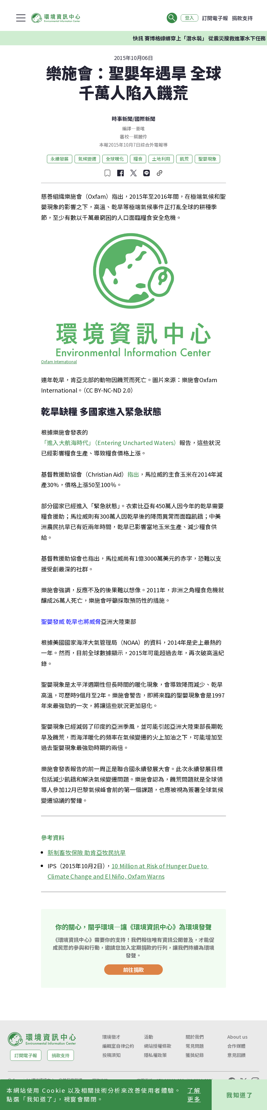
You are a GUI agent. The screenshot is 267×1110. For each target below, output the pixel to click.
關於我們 (195, 1036)
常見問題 (195, 1046)
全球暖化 (115, 158)
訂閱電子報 (215, 18)
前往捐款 (133, 969)
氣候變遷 (87, 158)
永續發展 (59, 158)
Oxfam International (59, 361)
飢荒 (184, 158)
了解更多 (194, 1094)
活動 (148, 1036)
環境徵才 (111, 1036)
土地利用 (161, 158)
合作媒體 (236, 1046)
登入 (189, 18)
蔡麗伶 (140, 136)
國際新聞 (144, 119)
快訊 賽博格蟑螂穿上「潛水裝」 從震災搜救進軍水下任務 (190, 38)
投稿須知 (111, 1055)
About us (237, 1036)
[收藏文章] (107, 173)
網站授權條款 (157, 1046)
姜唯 (140, 128)
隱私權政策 (155, 1055)
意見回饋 (236, 1055)
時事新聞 (122, 119)
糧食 (138, 158)
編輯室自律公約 (118, 1046)
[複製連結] (159, 173)
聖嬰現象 (207, 158)
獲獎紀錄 (195, 1055)
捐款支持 (242, 18)
